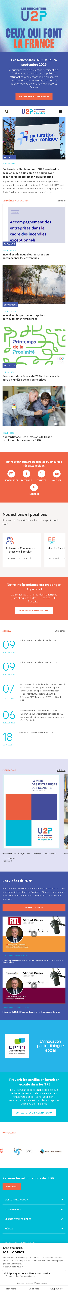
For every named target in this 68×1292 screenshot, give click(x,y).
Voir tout (61, 200)
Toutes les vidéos (34, 907)
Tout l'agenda (58, 631)
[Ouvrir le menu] (60, 111)
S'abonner (11, 1186)
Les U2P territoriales (18, 1218)
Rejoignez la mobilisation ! (34, 610)
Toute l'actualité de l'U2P (20, 1242)
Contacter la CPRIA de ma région (34, 1112)
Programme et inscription (34, 96)
